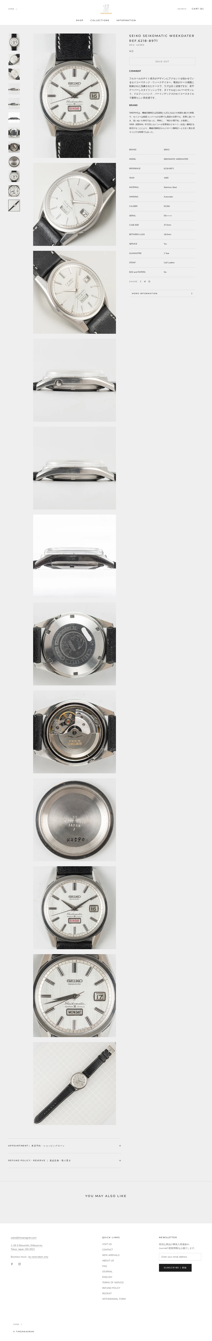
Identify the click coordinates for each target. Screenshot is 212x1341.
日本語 (11, 9)
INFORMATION (126, 20)
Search (182, 9)
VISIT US (107, 1244)
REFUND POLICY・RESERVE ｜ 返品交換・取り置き (39, 1160)
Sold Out (162, 61)
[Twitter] (145, 281)
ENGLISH (107, 1277)
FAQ (104, 1266)
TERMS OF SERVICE (113, 1282)
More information (145, 293)
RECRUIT (107, 1293)
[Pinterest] (149, 281)
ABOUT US (108, 1260)
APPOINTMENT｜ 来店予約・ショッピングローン (36, 1145)
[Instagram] (19, 1264)
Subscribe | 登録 (175, 1267)
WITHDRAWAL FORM (114, 1299)
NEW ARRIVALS (111, 1255)
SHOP (80, 20)
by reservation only (38, 1256)
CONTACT (107, 1249)
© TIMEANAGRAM (23, 1331)
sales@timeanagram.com (23, 1237)
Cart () (198, 8)
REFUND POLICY (111, 1288)
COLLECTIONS (99, 20)
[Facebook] (141, 281)
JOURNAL (107, 1271)
